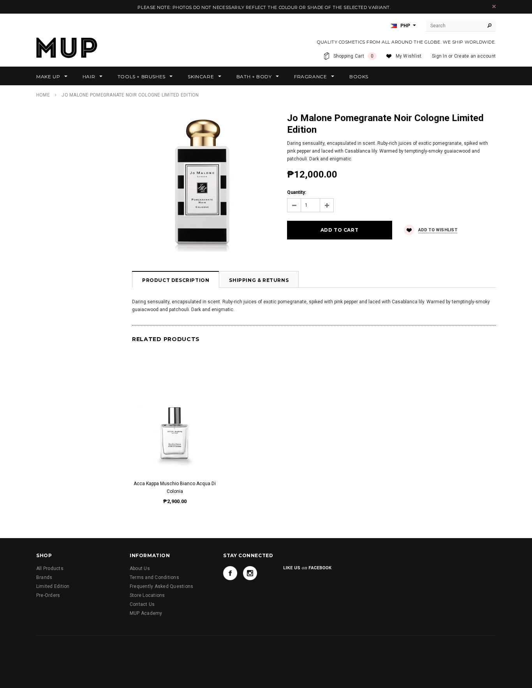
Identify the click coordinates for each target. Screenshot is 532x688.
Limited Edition (53, 586)
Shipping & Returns (259, 280)
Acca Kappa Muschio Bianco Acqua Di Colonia (175, 487)
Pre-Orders (48, 595)
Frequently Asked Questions (161, 586)
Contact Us (142, 604)
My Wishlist (409, 56)
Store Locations (147, 595)
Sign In (439, 56)
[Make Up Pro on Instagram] (250, 573)
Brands (44, 577)
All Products (49, 568)
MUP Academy (146, 613)
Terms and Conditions (154, 577)
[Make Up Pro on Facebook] (230, 573)
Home (43, 95)
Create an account (475, 56)
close (494, 6)
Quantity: (296, 192)
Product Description (175, 280)
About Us (140, 568)
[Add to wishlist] (174, 408)
